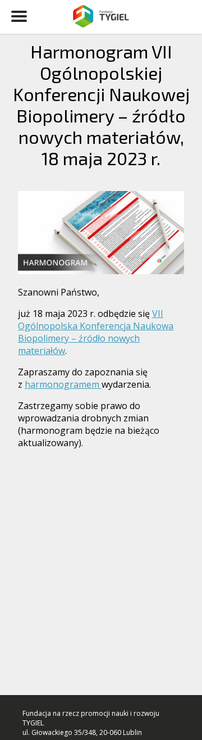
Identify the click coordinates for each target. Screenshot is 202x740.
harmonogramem (63, 384)
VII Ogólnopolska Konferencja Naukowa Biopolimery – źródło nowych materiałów (95, 332)
